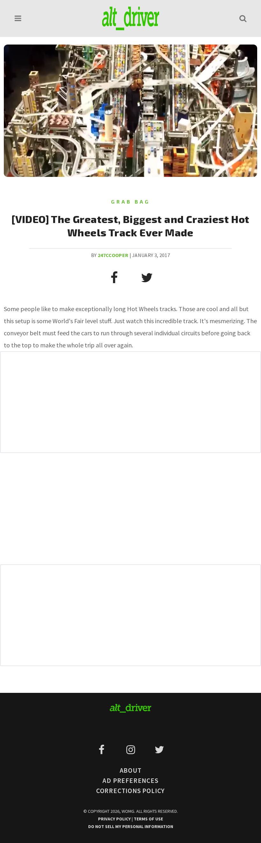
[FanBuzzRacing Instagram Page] (131, 750)
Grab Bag (130, 202)
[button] (18, 18)
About (131, 770)
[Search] (242, 18)
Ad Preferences (130, 780)
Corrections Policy (130, 790)
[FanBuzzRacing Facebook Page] (102, 750)
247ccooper (113, 255)
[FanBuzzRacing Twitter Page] (159, 750)
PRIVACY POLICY (115, 819)
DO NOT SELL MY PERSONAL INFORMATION (130, 826)
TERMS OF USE (148, 819)
